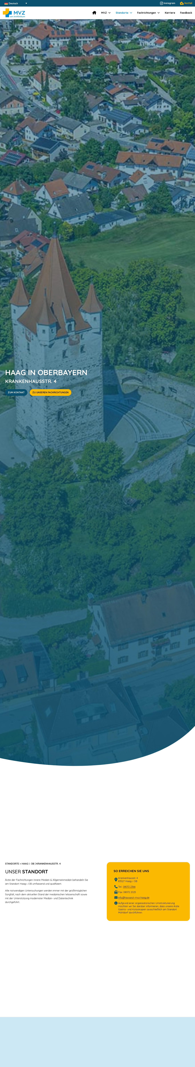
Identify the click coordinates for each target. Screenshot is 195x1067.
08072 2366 (129, 886)
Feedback (186, 12)
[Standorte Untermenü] (131, 13)
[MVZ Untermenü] (109, 13)
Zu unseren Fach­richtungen (50, 392)
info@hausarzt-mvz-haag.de (133, 897)
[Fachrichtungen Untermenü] (158, 13)
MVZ (104, 12)
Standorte (122, 12)
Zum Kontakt (16, 392)
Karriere (170, 12)
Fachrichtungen (146, 12)
